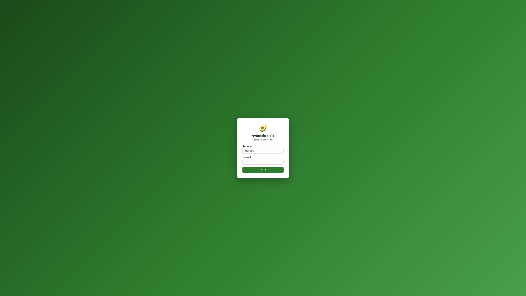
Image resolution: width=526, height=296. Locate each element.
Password (246, 157)
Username (247, 146)
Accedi (263, 170)
